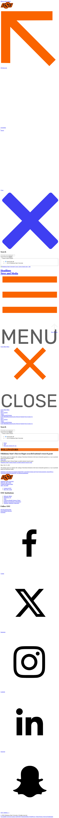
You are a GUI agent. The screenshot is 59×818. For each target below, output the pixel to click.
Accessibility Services (6, 816)
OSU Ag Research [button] (18, 473)
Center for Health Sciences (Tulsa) (12, 500)
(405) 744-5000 (4, 485)
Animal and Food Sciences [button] (36, 471)
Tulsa (5, 499)
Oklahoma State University (7, 481)
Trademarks (50, 816)
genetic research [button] (46, 471)
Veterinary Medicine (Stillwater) (11, 503)
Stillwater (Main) (8, 496)
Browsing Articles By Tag (10, 445)
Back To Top (54, 332)
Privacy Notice (35, 816)
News (2, 411)
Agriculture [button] (11, 473)
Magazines (9, 416)
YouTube (9, 509)
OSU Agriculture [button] (25, 471)
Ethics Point (29, 816)
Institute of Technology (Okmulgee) (12, 501)
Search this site (4, 256)
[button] (29, 129)
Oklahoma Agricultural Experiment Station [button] (11, 471)
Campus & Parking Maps (7, 484)
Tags (5, 444)
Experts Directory (16, 416)
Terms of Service (43, 816)
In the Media (4, 416)
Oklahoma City (7, 497)
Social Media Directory (6, 511)
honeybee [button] (6, 473)
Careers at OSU (7, 488)
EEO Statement (22, 816)
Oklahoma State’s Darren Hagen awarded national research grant (16, 462)
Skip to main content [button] (6, 1)
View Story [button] (3, 459)
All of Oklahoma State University (15, 263)
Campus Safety (15, 816)
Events (5, 509)
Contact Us (30, 416)
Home (5, 443)
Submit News (24, 416)
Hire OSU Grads (8, 489)
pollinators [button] (25, 473)
